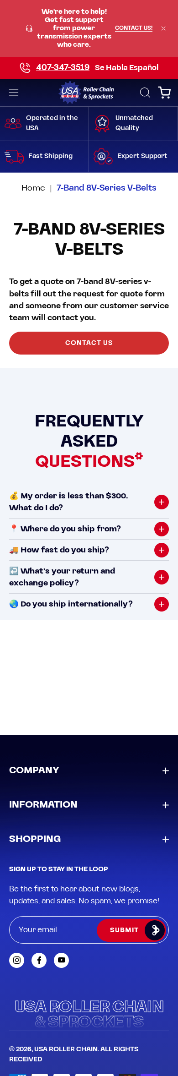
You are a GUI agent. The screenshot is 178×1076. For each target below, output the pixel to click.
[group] (89, 28)
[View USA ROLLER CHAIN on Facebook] (39, 960)
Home (33, 188)
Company (34, 770)
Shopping (35, 839)
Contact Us (89, 343)
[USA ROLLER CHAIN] (89, 92)
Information (43, 804)
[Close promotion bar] (163, 28)
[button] (144, 92)
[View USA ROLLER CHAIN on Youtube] (61, 960)
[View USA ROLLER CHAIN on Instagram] (16, 960)
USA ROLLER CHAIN (66, 1049)
